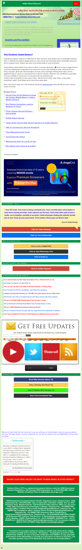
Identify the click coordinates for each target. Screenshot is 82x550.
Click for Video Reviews (41, 229)
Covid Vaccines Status (15, 136)
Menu (76, 4)
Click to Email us (41, 257)
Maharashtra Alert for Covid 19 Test (21, 141)
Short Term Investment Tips (41, 396)
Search (51, 368)
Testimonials (13, 472)
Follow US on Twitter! (49, 98)
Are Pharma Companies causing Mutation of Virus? (19, 105)
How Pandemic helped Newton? (18, 54)
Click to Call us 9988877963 (41, 246)
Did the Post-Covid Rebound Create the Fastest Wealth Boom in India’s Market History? (21, 97)
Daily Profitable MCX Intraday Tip (41, 390)
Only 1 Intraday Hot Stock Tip (41, 385)
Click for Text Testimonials (41, 235)
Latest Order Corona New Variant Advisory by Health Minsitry (32, 123)
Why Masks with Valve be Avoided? (21, 146)
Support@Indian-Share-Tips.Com (27, 17)
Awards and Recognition (17, 22)
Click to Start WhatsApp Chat (41, 251)
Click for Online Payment (41, 268)
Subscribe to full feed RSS (50, 96)
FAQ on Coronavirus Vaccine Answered (22, 127)
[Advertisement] (41, 414)
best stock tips (47, 84)
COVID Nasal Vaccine (15, 118)
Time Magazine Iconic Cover (18, 132)
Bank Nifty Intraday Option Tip (41, 379)
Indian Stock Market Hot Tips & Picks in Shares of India (41, 10)
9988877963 (7, 17)
